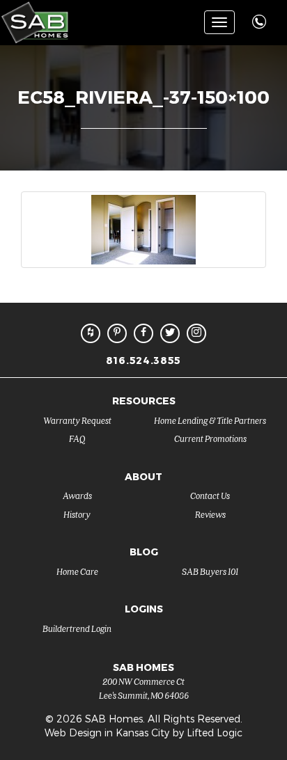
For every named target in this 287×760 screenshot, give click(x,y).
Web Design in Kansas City (107, 732)
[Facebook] (143, 333)
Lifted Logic (214, 732)
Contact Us (210, 495)
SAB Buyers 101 (210, 571)
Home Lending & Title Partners (210, 420)
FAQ (77, 438)
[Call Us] (261, 14)
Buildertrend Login (76, 628)
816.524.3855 (143, 360)
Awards (77, 495)
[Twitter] (170, 333)
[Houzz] (90, 333)
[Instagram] (196, 333)
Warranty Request (77, 420)
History (77, 514)
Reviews (210, 514)
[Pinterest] (117, 333)
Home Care (77, 571)
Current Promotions (210, 438)
